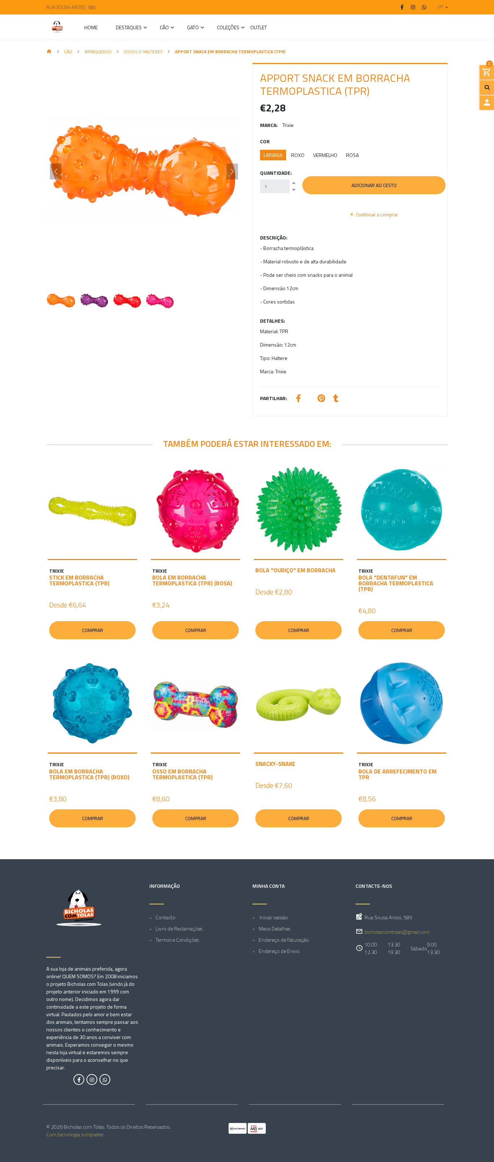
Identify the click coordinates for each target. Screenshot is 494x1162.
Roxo (298, 155)
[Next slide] (232, 171)
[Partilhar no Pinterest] (321, 399)
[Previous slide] (55, 171)
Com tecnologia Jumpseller (74, 1134)
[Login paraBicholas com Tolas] (487, 103)
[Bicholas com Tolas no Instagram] (91, 1079)
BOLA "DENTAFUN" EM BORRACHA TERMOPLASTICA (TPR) (395, 583)
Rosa (352, 155)
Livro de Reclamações (179, 928)
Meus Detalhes (274, 928)
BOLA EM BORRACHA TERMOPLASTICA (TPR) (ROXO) (89, 774)
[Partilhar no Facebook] (298, 399)
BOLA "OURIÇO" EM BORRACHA (295, 570)
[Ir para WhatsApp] (424, 7)
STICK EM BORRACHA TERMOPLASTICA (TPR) (79, 580)
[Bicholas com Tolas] (57, 27)
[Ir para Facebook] (402, 7)
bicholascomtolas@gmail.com (397, 932)
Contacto (165, 917)
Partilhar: (273, 398)
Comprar (92, 630)
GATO (193, 28)
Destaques (129, 28)
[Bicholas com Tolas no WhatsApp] (104, 1079)
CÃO (164, 28)
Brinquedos (98, 51)
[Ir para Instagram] (413, 7)
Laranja (273, 155)
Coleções (228, 28)
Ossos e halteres (143, 51)
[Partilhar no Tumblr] (335, 399)
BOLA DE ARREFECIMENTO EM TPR (397, 774)
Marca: (269, 125)
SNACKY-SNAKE (275, 763)
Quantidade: (276, 173)
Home (91, 28)
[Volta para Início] (49, 51)
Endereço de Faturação (284, 939)
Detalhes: (272, 321)
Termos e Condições (177, 939)
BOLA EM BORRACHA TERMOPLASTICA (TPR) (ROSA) (192, 580)
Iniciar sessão (273, 917)
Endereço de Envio (279, 951)
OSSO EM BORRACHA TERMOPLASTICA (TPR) (182, 774)
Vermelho (325, 155)
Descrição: (274, 237)
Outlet (258, 28)
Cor (265, 141)
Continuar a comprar (376, 214)
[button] (440, 7)
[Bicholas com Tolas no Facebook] (78, 1079)
